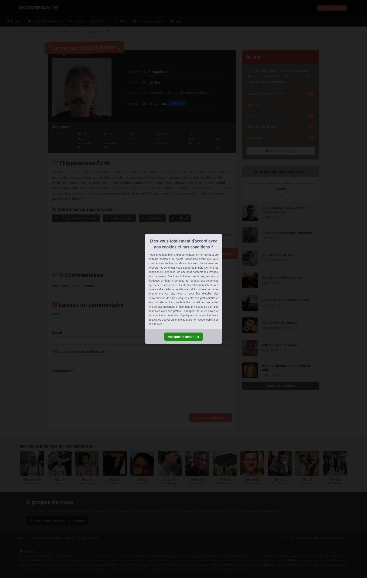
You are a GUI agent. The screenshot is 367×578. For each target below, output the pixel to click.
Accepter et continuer (183, 337)
